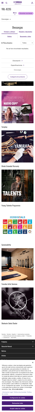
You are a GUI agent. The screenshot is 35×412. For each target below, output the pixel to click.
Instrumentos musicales (23, 334)
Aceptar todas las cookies (17, 408)
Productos (29, 336)
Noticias (3, 351)
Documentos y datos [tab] (25, 36)
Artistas (3, 355)
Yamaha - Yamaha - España (8, 334)
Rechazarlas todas (17, 403)
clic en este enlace (17, 389)
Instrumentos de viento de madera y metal (14, 336)
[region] (17, 386)
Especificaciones (16, 65)
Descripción (17, 61)
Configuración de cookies (17, 398)
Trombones (6, 337)
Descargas (5, 19)
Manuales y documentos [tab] (25, 32)
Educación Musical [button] (6, 346)
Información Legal (7, 392)
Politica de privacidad (20, 392)
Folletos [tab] (9, 36)
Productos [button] (4, 342)
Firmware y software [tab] (9, 32)
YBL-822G (13, 337)
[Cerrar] (33, 362)
